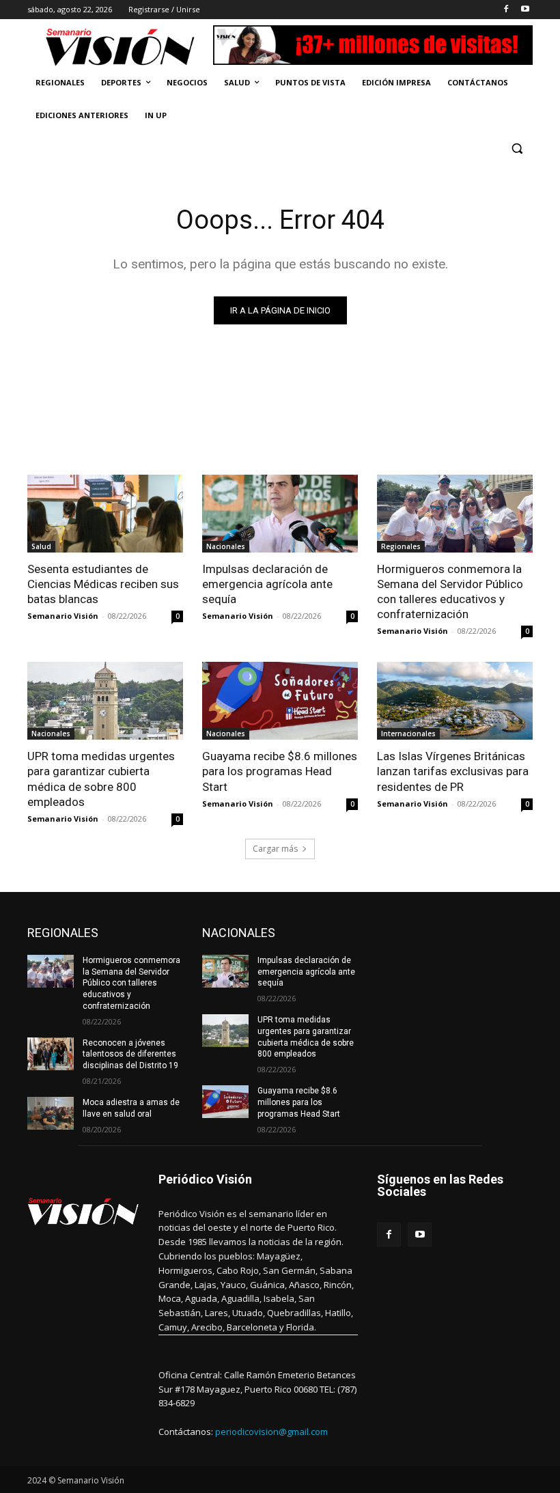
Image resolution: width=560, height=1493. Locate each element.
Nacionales (225, 546)
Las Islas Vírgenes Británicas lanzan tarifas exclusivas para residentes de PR (453, 771)
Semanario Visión (62, 616)
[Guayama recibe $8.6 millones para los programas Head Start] (280, 701)
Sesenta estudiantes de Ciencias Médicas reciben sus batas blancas (103, 584)
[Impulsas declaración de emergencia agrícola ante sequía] (280, 514)
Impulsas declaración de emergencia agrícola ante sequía (267, 584)
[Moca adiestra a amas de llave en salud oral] (50, 1113)
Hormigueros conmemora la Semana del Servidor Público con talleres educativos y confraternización (450, 591)
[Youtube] (525, 10)
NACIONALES (238, 932)
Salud (41, 546)
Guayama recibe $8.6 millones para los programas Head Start (279, 771)
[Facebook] (506, 10)
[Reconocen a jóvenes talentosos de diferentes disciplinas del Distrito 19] (50, 1053)
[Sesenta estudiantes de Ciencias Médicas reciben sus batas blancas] (105, 514)
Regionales (401, 546)
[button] (517, 148)
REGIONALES (62, 932)
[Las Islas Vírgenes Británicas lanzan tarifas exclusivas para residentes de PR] (455, 701)
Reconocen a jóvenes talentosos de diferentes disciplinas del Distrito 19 (130, 1054)
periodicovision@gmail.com (271, 1431)
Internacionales (408, 733)
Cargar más (275, 848)
